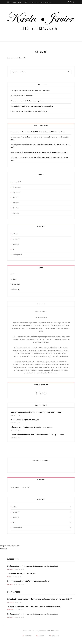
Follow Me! (3, 548)
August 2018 (16, 192)
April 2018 (16, 213)
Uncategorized (17, 255)
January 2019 (17, 182)
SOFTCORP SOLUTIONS (51, 631)
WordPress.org (15, 289)
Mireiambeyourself (16, 145)
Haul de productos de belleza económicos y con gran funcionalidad (30, 91)
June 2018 (16, 203)
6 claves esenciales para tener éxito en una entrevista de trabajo (29, 111)
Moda (14, 249)
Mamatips (16, 244)
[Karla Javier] (41, 21)
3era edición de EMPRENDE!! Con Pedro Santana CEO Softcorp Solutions (32, 106)
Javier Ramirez (15, 137)
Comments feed (15, 284)
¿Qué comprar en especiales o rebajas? (38, 2)
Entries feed (14, 279)
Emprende (16, 239)
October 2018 (17, 187)
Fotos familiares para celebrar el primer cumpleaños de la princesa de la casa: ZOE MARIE (41, 152)
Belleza (15, 234)
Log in (12, 274)
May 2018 (15, 208)
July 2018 (15, 197)
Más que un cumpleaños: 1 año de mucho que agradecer (27, 101)
